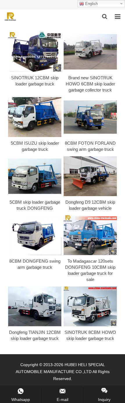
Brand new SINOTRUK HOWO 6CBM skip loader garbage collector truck (90, 83)
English (91, 3)
